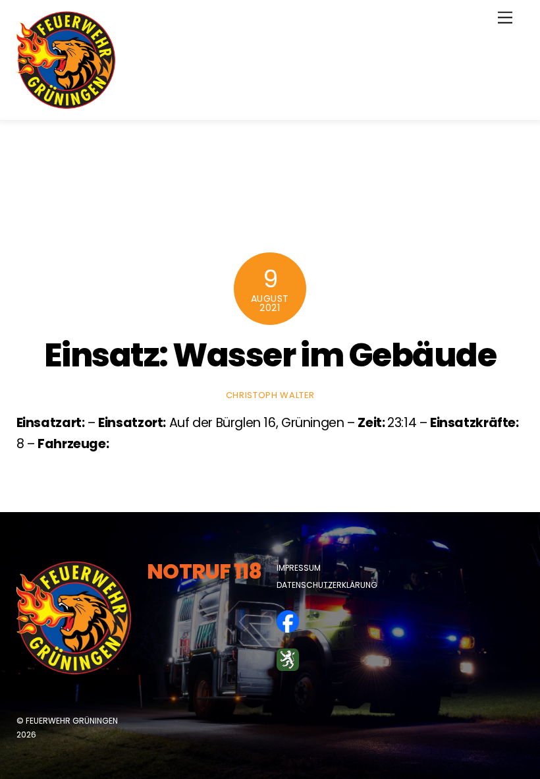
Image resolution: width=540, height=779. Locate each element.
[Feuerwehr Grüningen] (65, 103)
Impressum (299, 567)
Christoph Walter (270, 395)
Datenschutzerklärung (327, 585)
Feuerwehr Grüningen (72, 720)
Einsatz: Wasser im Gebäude (270, 355)
